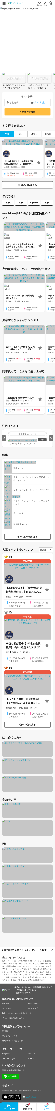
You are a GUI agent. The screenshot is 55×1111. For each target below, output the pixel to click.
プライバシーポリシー (10, 1036)
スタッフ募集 (33, 1003)
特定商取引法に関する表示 (12, 1040)
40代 (47, 202)
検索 (51, 5)
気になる (39, 5)
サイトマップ (33, 1008)
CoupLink (5, 1053)
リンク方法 (6, 1008)
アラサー (33, 202)
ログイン (45, 5)
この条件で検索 (27, 111)
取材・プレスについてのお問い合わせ (16, 1013)
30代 (21, 202)
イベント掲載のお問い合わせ (13, 1018)
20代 (8, 202)
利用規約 (5, 1031)
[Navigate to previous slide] (4, 438)
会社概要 (5, 1003)
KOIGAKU (31, 1053)
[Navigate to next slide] (51, 438)
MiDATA (31, 1058)
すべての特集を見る (27, 536)
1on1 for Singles (8, 1058)
